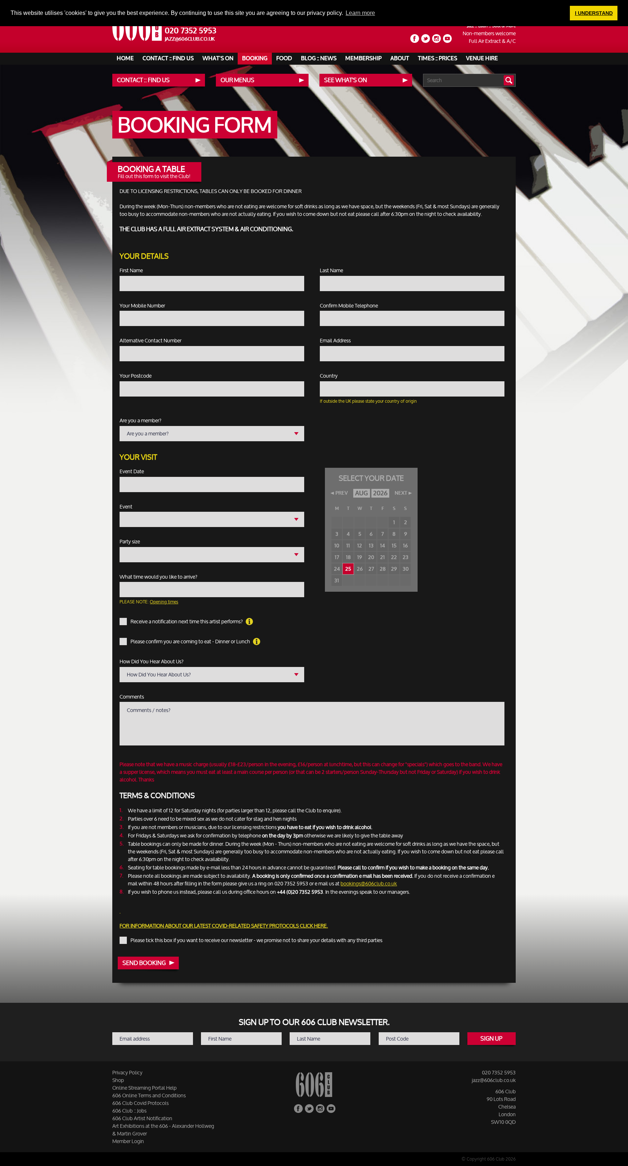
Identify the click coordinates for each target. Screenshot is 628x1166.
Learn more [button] (360, 13)
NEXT (401, 493)
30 (405, 568)
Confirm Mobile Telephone (349, 305)
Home (125, 59)
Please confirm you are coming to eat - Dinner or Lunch (190, 641)
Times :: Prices (437, 59)
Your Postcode (136, 375)
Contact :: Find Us (168, 59)
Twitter (425, 38)
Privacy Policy (127, 1072)
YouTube (447, 38)
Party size (130, 541)
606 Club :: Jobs (129, 1110)
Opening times (164, 601)
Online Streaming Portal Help (144, 1087)
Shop (118, 1080)
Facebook (414, 38)
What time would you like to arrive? (158, 576)
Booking (254, 59)
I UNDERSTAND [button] (594, 13)
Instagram (436, 38)
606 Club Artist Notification (142, 1118)
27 (371, 568)
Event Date (132, 471)
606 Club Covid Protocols (140, 1103)
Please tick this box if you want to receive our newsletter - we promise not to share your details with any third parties (256, 940)
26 (360, 568)
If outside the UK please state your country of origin (368, 401)
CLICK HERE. (314, 925)
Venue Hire (482, 59)
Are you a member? (140, 420)
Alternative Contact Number (150, 340)
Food (284, 59)
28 (383, 568)
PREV (341, 493)
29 (394, 568)
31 (336, 580)
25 (348, 568)
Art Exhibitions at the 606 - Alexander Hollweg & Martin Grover (163, 1129)
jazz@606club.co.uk (190, 39)
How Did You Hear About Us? (152, 661)
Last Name (331, 270)
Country (329, 375)
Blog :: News (319, 59)
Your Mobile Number (142, 305)
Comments (132, 696)
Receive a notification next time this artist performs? (187, 621)
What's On (217, 59)
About (399, 59)
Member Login (128, 1141)
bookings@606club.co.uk (369, 883)
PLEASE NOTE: (149, 601)
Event (126, 506)
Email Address (335, 340)
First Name (131, 270)
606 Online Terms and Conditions (149, 1095)
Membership (363, 59)
